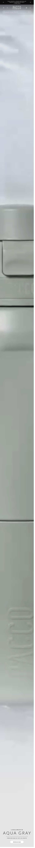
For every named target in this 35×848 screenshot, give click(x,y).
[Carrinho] (30, 7)
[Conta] (7, 7)
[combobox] (15, 12)
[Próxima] (30, 2)
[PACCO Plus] (26, 7)
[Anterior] (3, 2)
